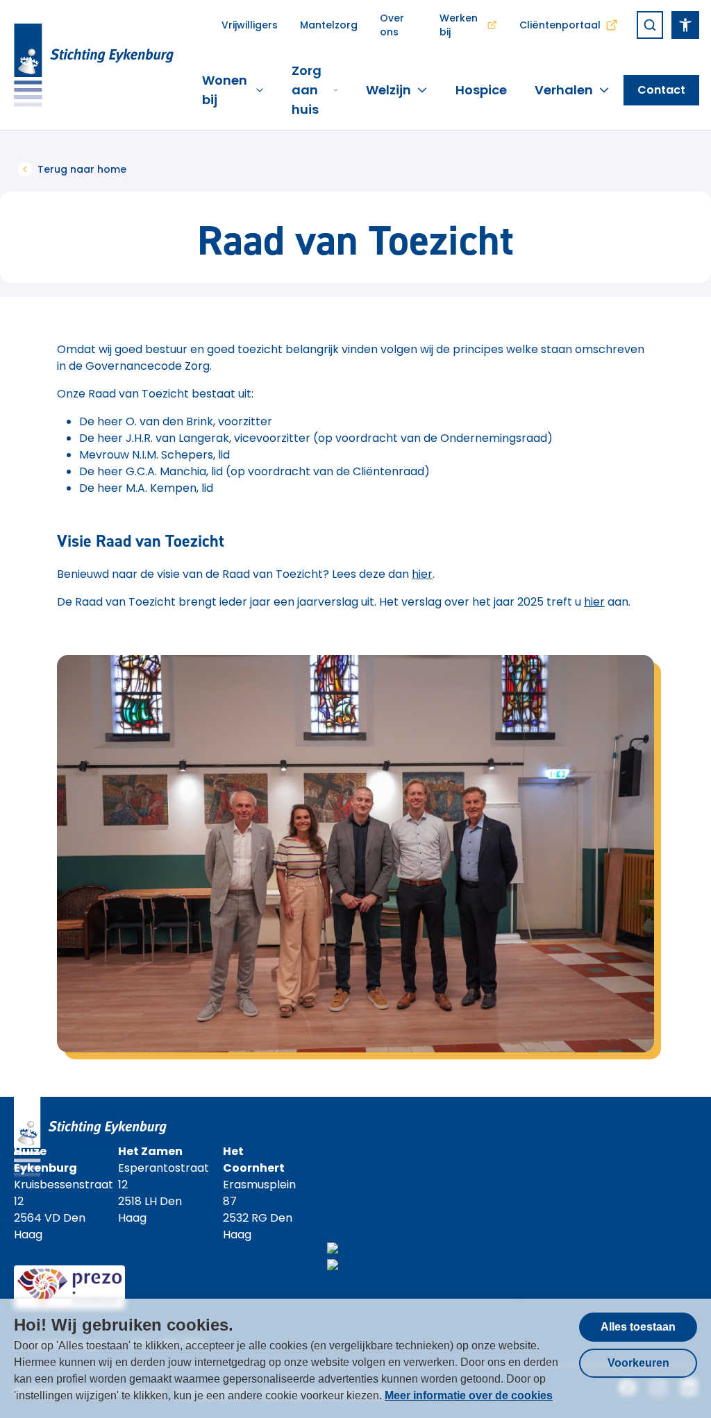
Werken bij (459, 25)
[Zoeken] (650, 25)
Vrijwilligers (249, 25)
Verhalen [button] (564, 90)
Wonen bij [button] (224, 89)
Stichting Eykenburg (381, 1284)
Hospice (481, 90)
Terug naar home (81, 169)
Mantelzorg (329, 25)
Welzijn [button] (388, 90)
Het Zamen (150, 1151)
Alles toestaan (638, 1327)
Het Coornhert (254, 1159)
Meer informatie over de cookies (469, 1395)
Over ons (392, 25)
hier (422, 574)
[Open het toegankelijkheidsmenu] (685, 25)
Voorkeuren (638, 1363)
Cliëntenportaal (560, 25)
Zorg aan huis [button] (306, 90)
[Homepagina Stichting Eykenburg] (94, 65)
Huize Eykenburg (45, 1159)
